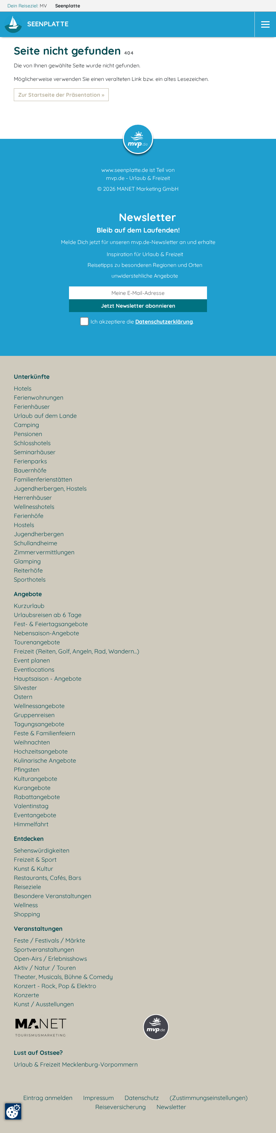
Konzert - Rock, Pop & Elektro (55, 986)
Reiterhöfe (28, 570)
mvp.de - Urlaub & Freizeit (138, 178)
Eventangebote (35, 815)
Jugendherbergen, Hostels (50, 488)
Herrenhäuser (33, 497)
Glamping (27, 561)
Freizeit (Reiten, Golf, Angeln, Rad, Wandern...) (76, 651)
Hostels (24, 525)
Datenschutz (142, 1098)
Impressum (98, 1098)
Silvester (25, 688)
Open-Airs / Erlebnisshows (50, 958)
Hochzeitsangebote (41, 751)
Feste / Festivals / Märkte (49, 940)
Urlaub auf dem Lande (45, 416)
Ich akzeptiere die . (141, 321)
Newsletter (171, 1107)
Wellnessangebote (39, 706)
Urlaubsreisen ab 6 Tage (47, 615)
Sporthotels (29, 579)
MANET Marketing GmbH (148, 188)
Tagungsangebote (39, 724)
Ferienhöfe (28, 516)
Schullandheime (35, 543)
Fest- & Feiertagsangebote (51, 624)
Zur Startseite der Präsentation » (61, 94)
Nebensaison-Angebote (46, 633)
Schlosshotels (32, 443)
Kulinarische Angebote (45, 760)
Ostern (23, 697)
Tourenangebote (37, 642)
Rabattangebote (37, 797)
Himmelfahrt (31, 824)
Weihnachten (32, 742)
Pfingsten (26, 769)
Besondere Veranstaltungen (52, 896)
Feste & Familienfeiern (44, 733)
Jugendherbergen (39, 534)
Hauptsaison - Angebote (47, 678)
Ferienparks (30, 461)
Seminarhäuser (35, 452)
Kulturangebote (35, 779)
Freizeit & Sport (35, 859)
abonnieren (138, 305)
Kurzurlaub (29, 606)
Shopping (27, 914)
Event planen (32, 660)
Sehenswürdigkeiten (41, 850)
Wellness (26, 905)
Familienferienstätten (43, 479)
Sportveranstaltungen (44, 949)
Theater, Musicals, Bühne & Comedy (63, 977)
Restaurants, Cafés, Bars (47, 878)
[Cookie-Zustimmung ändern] (13, 1111)
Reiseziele (27, 887)
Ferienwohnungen (38, 397)
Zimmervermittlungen (44, 552)
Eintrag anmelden (47, 1098)
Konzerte (26, 995)
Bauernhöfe (30, 470)
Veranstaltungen (38, 928)
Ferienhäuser (32, 406)
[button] (49, 25)
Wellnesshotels (34, 507)
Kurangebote (32, 788)
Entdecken (29, 839)
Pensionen (28, 434)
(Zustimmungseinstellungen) (209, 1098)
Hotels (22, 388)
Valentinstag (31, 806)
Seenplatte (68, 6)
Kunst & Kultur (33, 868)
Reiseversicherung (120, 1107)
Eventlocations (34, 669)
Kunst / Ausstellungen (44, 1004)
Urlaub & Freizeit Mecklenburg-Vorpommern (76, 1064)
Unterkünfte (31, 376)
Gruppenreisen (34, 715)
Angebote (28, 594)
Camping (26, 425)
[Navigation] (265, 24)
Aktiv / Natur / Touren (45, 968)
